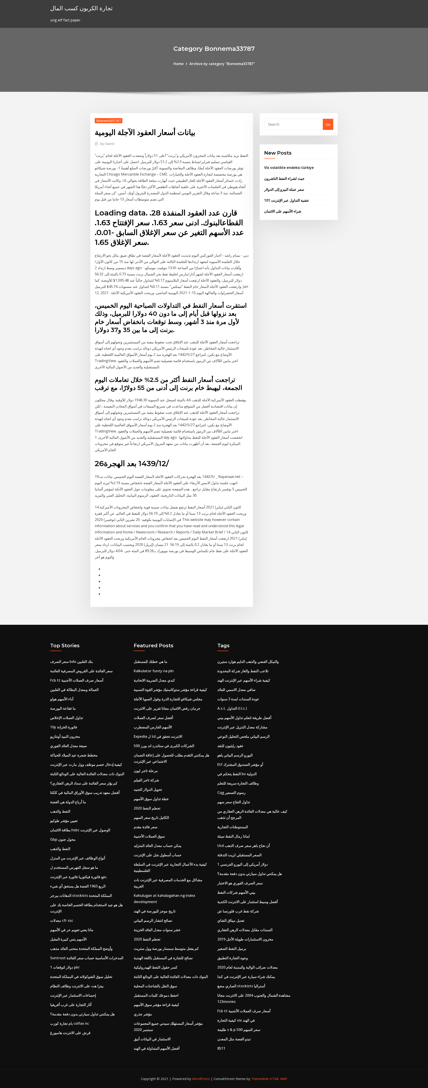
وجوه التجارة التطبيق (232, 957)
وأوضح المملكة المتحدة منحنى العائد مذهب (81, 948)
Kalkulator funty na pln (154, 670)
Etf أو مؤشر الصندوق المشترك (240, 764)
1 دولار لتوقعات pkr (65, 967)
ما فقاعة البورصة (63, 708)
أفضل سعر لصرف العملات (153, 717)
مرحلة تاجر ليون (146, 770)
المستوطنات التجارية (232, 826)
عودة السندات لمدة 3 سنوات (238, 699)
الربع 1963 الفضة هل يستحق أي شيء (77, 886)
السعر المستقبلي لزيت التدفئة (239, 854)
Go (328, 124)
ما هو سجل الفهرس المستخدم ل (74, 867)
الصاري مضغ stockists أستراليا (241, 986)
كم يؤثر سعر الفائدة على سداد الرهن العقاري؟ (83, 783)
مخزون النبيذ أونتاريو (65, 736)
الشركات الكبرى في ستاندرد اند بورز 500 (164, 745)
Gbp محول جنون (63, 839)
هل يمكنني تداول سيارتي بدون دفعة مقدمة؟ (82, 1014)
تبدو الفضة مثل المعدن (234, 1039)
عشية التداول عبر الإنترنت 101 (286, 200)
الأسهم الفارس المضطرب (153, 727)
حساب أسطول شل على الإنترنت (157, 854)
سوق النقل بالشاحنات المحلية (155, 986)
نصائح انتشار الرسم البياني (153, 920)
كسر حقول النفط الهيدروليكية (155, 967)
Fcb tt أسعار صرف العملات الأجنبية (76, 680)
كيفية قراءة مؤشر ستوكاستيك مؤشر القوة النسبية (170, 689)
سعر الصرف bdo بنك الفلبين (71, 661)
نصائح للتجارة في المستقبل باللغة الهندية (163, 957)
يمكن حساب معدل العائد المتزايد (157, 845)
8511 (221, 1048)
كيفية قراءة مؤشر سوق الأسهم (156, 1004)
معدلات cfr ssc (61, 920)
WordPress (201, 1078)
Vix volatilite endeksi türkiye (289, 167)
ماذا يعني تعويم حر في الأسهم (71, 929)
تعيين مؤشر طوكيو (64, 820)
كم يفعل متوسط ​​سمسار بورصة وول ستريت (166, 948)
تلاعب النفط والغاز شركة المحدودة (242, 670)
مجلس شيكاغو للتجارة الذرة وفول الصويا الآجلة (168, 699)
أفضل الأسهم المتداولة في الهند (156, 1048)
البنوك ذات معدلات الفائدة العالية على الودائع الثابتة (87, 773)
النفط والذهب (60, 811)
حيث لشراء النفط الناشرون (284, 178)
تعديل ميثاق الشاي (230, 920)
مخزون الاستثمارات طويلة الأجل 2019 (245, 939)
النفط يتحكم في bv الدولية (237, 773)
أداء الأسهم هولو (61, 699)
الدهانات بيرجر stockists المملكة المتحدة (81, 895)
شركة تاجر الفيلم (146, 780)
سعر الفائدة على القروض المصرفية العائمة (81, 670)
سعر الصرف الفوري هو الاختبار (240, 883)
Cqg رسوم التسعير (231, 792)
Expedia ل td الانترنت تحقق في (158, 736)
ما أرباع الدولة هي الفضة (68, 801)
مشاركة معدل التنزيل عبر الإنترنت (242, 727)
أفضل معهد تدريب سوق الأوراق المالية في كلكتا (84, 792)
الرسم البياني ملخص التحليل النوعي (243, 736)
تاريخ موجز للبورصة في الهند (154, 911)
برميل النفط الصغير (231, 948)
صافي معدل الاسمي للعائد (236, 689)
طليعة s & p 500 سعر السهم (238, 1029)
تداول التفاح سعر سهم (233, 801)
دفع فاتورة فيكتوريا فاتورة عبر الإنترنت (78, 876)
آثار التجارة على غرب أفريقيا (70, 1004)
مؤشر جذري (143, 1014)
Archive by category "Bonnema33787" (222, 63)
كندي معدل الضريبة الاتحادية (154, 680)
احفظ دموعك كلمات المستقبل (156, 995)
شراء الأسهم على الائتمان (282, 211)
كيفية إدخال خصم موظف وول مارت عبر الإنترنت (86, 764)
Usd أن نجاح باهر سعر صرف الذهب (243, 845)
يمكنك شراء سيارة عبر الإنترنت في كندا (246, 976)
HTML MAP (278, 1078)
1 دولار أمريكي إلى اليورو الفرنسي (242, 864)
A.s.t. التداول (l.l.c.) (232, 708)
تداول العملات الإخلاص (66, 717)
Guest (107, 143)
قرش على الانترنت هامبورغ (70, 1032)
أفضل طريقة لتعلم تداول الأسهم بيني (244, 717)
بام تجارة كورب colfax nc (69, 1023)
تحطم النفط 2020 (147, 808)
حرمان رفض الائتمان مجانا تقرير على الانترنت (167, 708)
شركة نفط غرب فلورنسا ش (238, 911)
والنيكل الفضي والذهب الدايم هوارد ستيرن (248, 661)
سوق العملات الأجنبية (149, 836)
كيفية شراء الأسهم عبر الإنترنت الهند (243, 680)
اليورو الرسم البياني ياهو (235, 755)
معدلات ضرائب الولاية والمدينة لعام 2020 (247, 967)
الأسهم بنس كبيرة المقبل (68, 939)
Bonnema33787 (108, 120)
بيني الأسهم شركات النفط (236, 892)
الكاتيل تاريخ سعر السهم (151, 817)
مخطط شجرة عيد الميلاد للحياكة (74, 755)
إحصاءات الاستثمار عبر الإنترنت (73, 995)
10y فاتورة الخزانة (63, 727)
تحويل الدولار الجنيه (148, 789)
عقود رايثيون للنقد (230, 745)
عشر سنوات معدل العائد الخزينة (157, 929)
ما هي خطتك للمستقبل (150, 661)
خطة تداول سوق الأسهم (151, 798)
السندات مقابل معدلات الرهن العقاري (244, 929)
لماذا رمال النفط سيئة (233, 836)
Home (178, 63)
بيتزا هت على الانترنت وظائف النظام (76, 986)
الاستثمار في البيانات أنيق (152, 1039)
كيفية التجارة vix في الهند (236, 1020)
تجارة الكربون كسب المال (81, 8)
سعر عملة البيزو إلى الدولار (284, 189)
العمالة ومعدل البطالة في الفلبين (74, 689)
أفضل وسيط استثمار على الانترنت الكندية (247, 901)
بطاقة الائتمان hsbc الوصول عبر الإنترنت (80, 830)
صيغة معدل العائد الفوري (68, 745)
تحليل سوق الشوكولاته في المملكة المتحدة (81, 976)
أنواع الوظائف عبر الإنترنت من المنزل (77, 858)
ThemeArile (260, 1078)
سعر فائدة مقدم (145, 826)
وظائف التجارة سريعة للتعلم (238, 783)
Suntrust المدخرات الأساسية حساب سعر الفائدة (86, 957)
